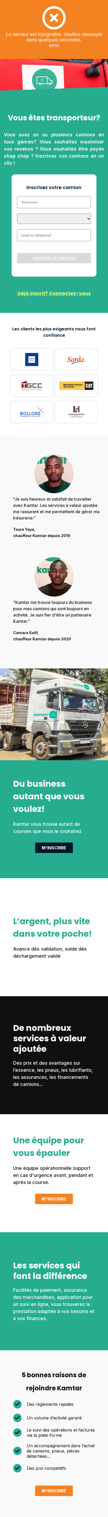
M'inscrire (54, 847)
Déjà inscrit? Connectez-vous (54, 293)
